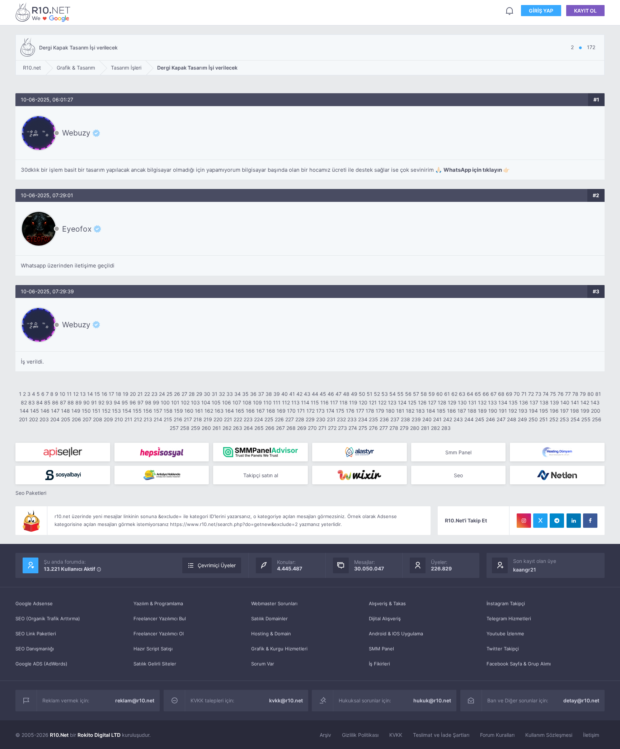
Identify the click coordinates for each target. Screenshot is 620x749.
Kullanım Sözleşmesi (548, 735)
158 (168, 411)
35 (245, 394)
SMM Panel (381, 648)
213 (148, 419)
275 (362, 428)
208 (97, 419)
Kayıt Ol (585, 11)
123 (392, 402)
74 (546, 394)
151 (96, 411)
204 (55, 419)
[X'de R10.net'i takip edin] (540, 520)
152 (106, 411)
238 (405, 419)
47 (338, 394)
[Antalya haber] (161, 475)
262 (226, 428)
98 (148, 402)
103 (195, 402)
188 (472, 411)
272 (332, 428)
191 (503, 411)
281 (425, 428)
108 (247, 402)
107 (236, 402)
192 (512, 411)
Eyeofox (76, 228)
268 (291, 428)
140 (564, 402)
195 (543, 411)
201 (23, 419)
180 (390, 411)
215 (168, 419)
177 (360, 411)
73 (538, 394)
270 (312, 428)
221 (228, 419)
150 (86, 411)
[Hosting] (359, 452)
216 (178, 419)
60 (439, 394)
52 (377, 394)
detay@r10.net (581, 700)
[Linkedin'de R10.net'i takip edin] (574, 520)
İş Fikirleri (379, 664)
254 (575, 419)
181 (400, 411)
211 (128, 419)
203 (44, 419)
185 (441, 411)
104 (205, 402)
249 (522, 419)
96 (133, 402)
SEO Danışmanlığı (34, 648)
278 (393, 428)
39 (276, 394)
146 (45, 411)
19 (125, 394)
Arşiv (325, 735)
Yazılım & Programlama (158, 603)
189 (482, 411)
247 (501, 419)
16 (104, 394)
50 (362, 394)
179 (380, 411)
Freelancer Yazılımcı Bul (159, 618)
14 (90, 394)
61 (447, 394)
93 (109, 402)
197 (564, 411)
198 (574, 411)
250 (533, 419)
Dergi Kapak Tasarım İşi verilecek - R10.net (44, 12)
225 (268, 419)
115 (315, 402)
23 (154, 394)
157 (158, 411)
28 (192, 394)
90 (86, 402)
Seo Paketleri (30, 493)
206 (76, 419)
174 (330, 411)
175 (340, 411)
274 (352, 428)
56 (408, 394)
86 (55, 402)
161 (199, 411)
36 (253, 394)
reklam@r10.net (134, 700)
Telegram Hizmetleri (509, 618)
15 (97, 394)
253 (564, 419)
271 (322, 428)
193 (522, 411)
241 (437, 419)
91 (94, 402)
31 (214, 394)
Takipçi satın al (260, 475)
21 (140, 394)
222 (238, 419)
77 (568, 394)
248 (511, 419)
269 (301, 428)
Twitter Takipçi (503, 648)
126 (422, 402)
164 (229, 411)
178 (370, 411)
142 (585, 402)
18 (118, 394)
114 (305, 402)
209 (108, 419)
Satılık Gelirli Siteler (154, 664)
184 (430, 411)
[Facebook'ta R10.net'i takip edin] (590, 520)
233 (352, 419)
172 (310, 411)
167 (260, 411)
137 (534, 402)
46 (331, 394)
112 (286, 402)
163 (219, 411)
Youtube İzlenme (505, 633)
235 (373, 419)
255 (586, 419)
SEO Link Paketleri (35, 633)
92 (101, 402)
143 (595, 402)
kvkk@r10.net (286, 700)
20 (133, 394)
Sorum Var (262, 664)
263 (237, 428)
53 (384, 394)
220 (217, 419)
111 (277, 402)
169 (281, 411)
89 (78, 402)
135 (513, 402)
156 (147, 411)
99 (156, 402)
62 (454, 394)
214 (158, 419)
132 (482, 402)
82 (24, 402)
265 (259, 428)
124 (402, 402)
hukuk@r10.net (432, 700)
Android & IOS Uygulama (396, 633)
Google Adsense (34, 603)
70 (517, 394)
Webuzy (76, 133)
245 (479, 419)
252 (553, 419)
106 (226, 402)
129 (452, 402)
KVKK (395, 735)
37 (261, 394)
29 (199, 394)
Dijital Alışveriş (385, 618)
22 (147, 394)
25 (169, 394)
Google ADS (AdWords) (41, 664)
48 (346, 394)
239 (416, 419)
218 (197, 419)
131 (472, 402)
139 (554, 402)
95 (125, 402)
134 (502, 402)
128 (442, 402)
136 (523, 402)
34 (237, 394)
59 (431, 394)
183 (420, 411)
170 (291, 411)
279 (404, 428)
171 (301, 411)
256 (596, 419)
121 (373, 402)
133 (492, 402)
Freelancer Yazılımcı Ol (158, 633)
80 (590, 394)
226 (279, 419)
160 (188, 411)
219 (207, 419)
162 (209, 411)
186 (451, 411)
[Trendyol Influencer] (359, 475)
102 (185, 402)
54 (392, 394)
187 (461, 411)
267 (280, 428)
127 (432, 402)
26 (177, 394)
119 (353, 402)
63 (462, 394)
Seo (458, 475)
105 (216, 402)
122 (382, 402)
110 (267, 402)
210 (118, 419)
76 (561, 394)
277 (383, 428)
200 (595, 411)
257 (174, 428)
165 (239, 411)
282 (435, 428)
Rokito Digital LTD (99, 735)
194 (533, 411)
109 (257, 402)
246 (490, 419)
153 (116, 411)
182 (410, 411)
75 (553, 394)
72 (531, 394)
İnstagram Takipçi (506, 603)
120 (363, 402)
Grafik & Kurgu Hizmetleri (279, 648)
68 (501, 394)
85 (47, 402)
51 (369, 394)
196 (554, 411)
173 (320, 411)
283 (446, 428)
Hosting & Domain (271, 633)
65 (478, 394)
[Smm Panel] (62, 452)
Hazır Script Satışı (153, 648)
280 (414, 428)
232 (341, 419)
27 (184, 394)
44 (315, 394)
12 (76, 394)
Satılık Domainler (269, 618)
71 (524, 394)
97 (140, 402)
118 (343, 402)
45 (323, 394)
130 (462, 402)
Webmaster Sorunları (274, 603)
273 (342, 428)
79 (583, 394)
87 (63, 402)
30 (207, 394)
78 (575, 394)
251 (543, 419)
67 (493, 394)
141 (575, 402)
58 (424, 394)
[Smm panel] (260, 452)
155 (137, 411)
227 (289, 419)
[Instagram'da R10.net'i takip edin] (524, 520)
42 (299, 394)
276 (373, 428)
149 (75, 411)
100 (165, 402)
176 (350, 411)
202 (33, 419)
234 (362, 419)
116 (324, 402)
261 (216, 428)
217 (188, 419)
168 (270, 411)
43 (307, 394)
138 (544, 402)
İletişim (591, 735)
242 (447, 419)
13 (83, 394)
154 (126, 411)
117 (334, 402)
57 (416, 394)
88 (70, 402)
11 (69, 394)
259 (195, 428)
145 (34, 411)
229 (310, 419)
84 (39, 402)
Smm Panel (458, 452)
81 (598, 394)
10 (62, 394)
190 (492, 411)
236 (384, 419)
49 (354, 394)
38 (269, 394)
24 (162, 394)
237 (394, 419)
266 (269, 428)
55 (400, 394)
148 (65, 411)
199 (585, 411)
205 (65, 419)
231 (331, 419)
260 (206, 428)
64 (470, 394)
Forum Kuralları (497, 735)
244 (469, 419)
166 (250, 411)
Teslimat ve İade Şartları (441, 735)
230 (320, 419)
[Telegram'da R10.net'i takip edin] (557, 520)
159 (178, 411)
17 (111, 394)
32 (222, 394)
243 (458, 419)
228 (299, 419)
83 (31, 402)
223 (248, 419)
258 (184, 428)
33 (229, 394)
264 (248, 428)
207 (87, 419)
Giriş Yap (541, 11)
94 (117, 402)
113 (295, 402)
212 (138, 419)
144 (24, 411)
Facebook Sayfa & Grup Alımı (519, 664)
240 (427, 419)
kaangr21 (524, 570)
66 (486, 394)
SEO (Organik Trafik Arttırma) (47, 618)
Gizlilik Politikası (360, 735)
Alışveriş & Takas (387, 603)
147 (55, 411)
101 (175, 402)
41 (292, 394)
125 (412, 402)
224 (258, 419)
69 (509, 394)
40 (284, 394)
